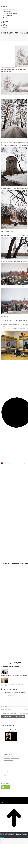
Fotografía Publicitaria (8, 765)
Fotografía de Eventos (8, 760)
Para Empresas (7, 769)
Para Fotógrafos (7, 771)
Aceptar (2, 837)
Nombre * (3, 709)
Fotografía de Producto (8, 762)
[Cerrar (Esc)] (0, 839)
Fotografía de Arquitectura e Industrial (11, 758)
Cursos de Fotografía (8, 754)
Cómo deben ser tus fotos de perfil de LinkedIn (13, 684)
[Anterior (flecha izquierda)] (0, 842)
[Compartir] (1, 839)
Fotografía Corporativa (8, 756)
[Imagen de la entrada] (4, 674)
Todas (13, 67)
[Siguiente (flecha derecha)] (1, 842)
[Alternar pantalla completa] (3, 839)
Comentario (4, 706)
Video (5, 775)
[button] (10, 4)
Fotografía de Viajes (6, 67)
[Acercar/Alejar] (4, 839)
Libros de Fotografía (8, 767)
